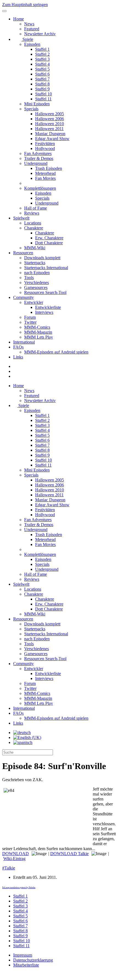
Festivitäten (45, 143)
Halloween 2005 (49, 113)
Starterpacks (34, 262)
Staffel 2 (42, 54)
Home (18, 19)
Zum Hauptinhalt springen (25, 4)
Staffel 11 (43, 99)
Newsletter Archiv (40, 33)
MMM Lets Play (38, 337)
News (29, 24)
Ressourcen (23, 252)
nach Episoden (37, 272)
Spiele (27, 39)
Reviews (31, 213)
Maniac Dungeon (50, 133)
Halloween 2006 (49, 118)
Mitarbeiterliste (26, 965)
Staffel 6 (42, 74)
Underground (35, 163)
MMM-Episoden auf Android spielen (56, 352)
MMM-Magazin (38, 332)
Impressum (22, 955)
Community (23, 297)
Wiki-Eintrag (14, 858)
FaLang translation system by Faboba (18, 887)
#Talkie (8, 868)
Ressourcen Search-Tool (45, 292)
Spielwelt (21, 218)
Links (18, 357)
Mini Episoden (37, 103)
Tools (29, 277)
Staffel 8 (42, 84)
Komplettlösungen (40, 188)
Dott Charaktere (49, 242)
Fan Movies (45, 178)
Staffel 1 (42, 49)
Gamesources (35, 287)
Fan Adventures (38, 153)
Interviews (44, 312)
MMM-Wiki (34, 247)
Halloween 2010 (49, 123)
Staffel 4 (42, 64)
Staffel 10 (43, 94)
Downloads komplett (42, 257)
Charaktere (33, 228)
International (24, 342)
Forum (30, 317)
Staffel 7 (42, 79)
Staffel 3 (42, 59)
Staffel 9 (42, 89)
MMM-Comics (37, 327)
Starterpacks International (46, 267)
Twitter (30, 322)
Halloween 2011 (49, 128)
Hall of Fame (35, 208)
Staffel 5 (42, 69)
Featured (31, 28)
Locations (32, 223)
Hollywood (45, 148)
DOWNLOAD (15, 853)
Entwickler (33, 302)
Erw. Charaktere (49, 237)
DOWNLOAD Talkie (69, 853)
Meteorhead (45, 173)
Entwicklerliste (48, 307)
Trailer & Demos (38, 158)
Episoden (32, 44)
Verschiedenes (36, 282)
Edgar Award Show (52, 138)
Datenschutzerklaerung (33, 960)
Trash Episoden (48, 168)
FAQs (18, 347)
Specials (31, 108)
